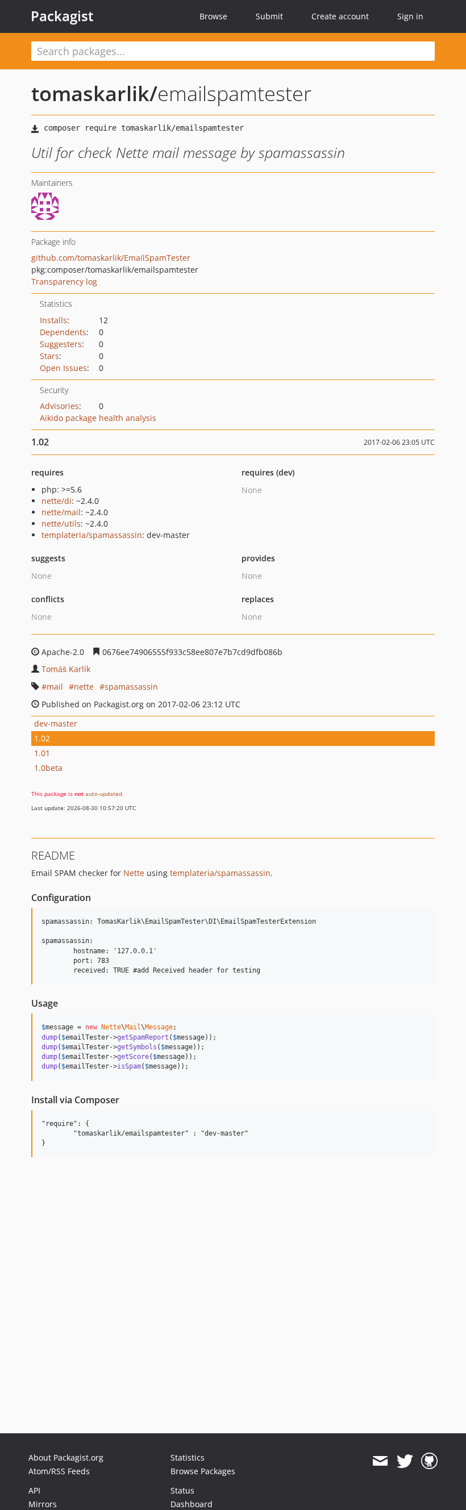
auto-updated (103, 794)
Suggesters (61, 344)
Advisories (59, 406)
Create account (340, 16)
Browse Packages (202, 1471)
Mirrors (42, 1504)
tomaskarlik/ (94, 93)
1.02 (42, 738)
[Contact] (380, 1461)
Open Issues (63, 367)
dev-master (55, 723)
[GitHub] (429, 1461)
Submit (269, 16)
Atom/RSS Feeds (59, 1471)
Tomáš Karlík (65, 669)
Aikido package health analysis (98, 417)
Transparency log (64, 281)
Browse (213, 16)
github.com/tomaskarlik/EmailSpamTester (110, 257)
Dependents (63, 332)
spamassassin (131, 686)
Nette (133, 872)
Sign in (410, 16)
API (34, 1490)
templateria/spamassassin (91, 534)
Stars (49, 356)
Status (182, 1490)
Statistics (187, 1457)
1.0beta (48, 767)
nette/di (56, 500)
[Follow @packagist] (405, 1461)
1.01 (42, 753)
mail (55, 686)
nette (84, 686)
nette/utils (61, 523)
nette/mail (61, 512)
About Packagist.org (65, 1457)
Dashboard (191, 1504)
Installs (53, 320)
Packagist (62, 16)
